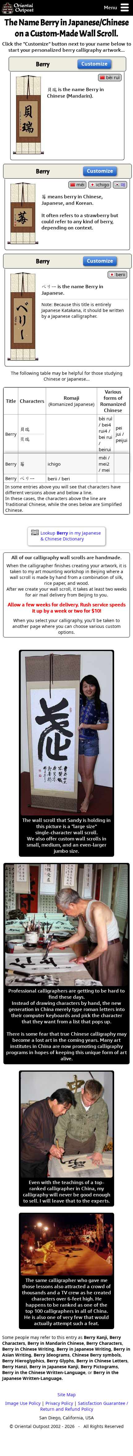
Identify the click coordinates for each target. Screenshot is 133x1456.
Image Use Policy (23, 1403)
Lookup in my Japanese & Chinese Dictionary (71, 536)
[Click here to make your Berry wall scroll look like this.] (28, 151)
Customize (94, 63)
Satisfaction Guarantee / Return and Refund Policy (84, 1406)
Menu (111, 7)
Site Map (67, 1394)
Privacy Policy (59, 1403)
